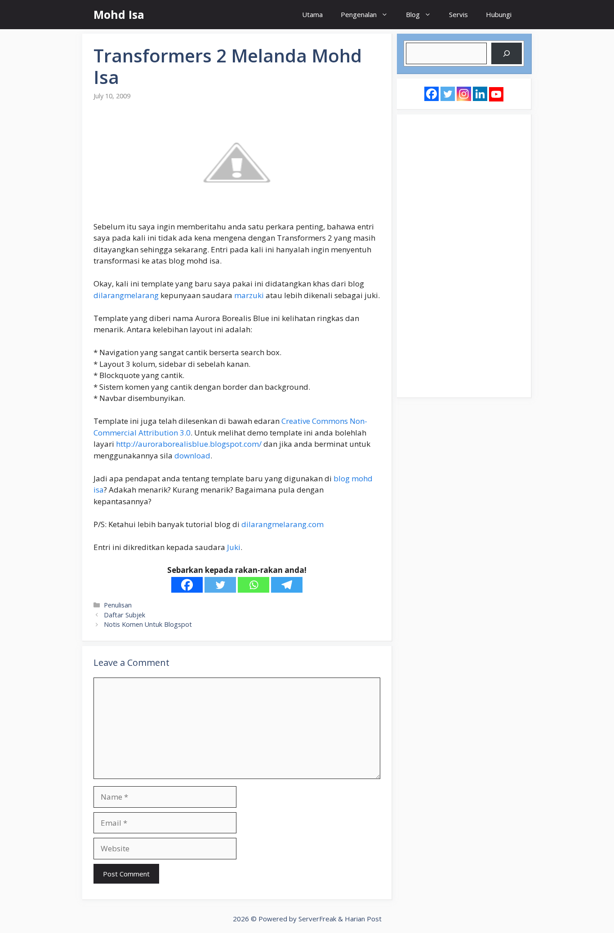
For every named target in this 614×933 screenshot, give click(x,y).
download (192, 455)
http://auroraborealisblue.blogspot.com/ (189, 444)
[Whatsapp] (253, 585)
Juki (233, 547)
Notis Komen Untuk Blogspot (148, 624)
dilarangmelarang (126, 295)
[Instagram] (464, 94)
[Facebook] (187, 585)
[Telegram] (287, 585)
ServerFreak (317, 918)
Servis (458, 14)
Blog (413, 14)
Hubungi (499, 14)
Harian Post (363, 918)
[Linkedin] (480, 94)
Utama (312, 14)
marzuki (249, 295)
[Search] (506, 53)
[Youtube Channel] (496, 94)
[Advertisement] (464, 256)
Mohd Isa (118, 14)
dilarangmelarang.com (282, 524)
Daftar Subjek (124, 615)
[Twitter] (220, 585)
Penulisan (118, 605)
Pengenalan (359, 14)
